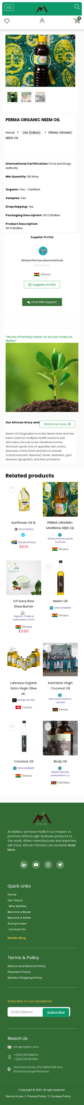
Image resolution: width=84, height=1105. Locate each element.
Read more (60, 553)
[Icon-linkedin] (24, 865)
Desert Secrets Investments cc (60, 773)
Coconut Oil (23, 761)
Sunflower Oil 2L (23, 522)
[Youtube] (36, 865)
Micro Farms (26, 529)
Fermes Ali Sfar (26, 700)
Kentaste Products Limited (60, 700)
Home (10, 132)
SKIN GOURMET (62, 607)
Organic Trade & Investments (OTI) (23, 618)
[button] (73, 37)
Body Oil (60, 761)
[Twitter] (60, 865)
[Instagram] (48, 865)
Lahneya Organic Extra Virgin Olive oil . (23, 688)
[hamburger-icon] (9, 7)
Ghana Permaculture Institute (42, 260)
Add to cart (23, 549)
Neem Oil (60, 601)
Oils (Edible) (31, 132)
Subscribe (56, 1012)
